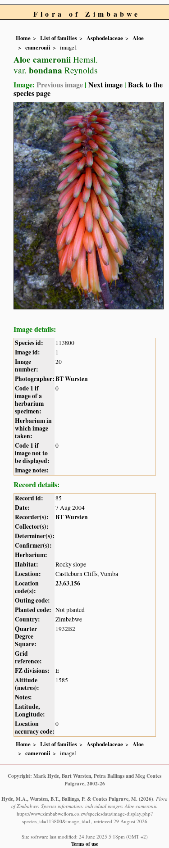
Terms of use (84, 844)
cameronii (37, 47)
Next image (105, 84)
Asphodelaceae (105, 38)
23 (58, 583)
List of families (58, 38)
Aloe (138, 38)
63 (66, 583)
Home (23, 38)
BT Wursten (71, 378)
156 (75, 583)
